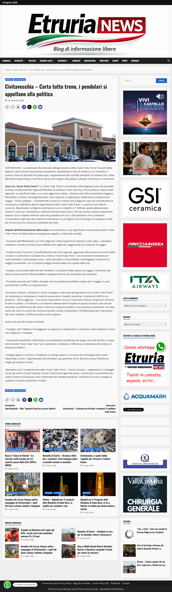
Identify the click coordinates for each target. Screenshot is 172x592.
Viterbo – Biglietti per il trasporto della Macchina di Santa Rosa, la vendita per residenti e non (58, 502)
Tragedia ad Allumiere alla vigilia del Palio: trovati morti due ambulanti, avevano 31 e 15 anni (12, 535)
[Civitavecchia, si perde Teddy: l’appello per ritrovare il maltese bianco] (98, 440)
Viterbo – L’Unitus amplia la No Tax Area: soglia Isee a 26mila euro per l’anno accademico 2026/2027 (151, 563)
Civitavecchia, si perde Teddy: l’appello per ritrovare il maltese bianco (95, 459)
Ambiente (76, 60)
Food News (104, 60)
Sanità (115, 60)
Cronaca (7, 60)
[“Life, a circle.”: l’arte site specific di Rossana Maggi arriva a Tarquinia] (129, 534)
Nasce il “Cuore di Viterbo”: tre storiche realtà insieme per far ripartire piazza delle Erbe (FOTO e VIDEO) (21, 460)
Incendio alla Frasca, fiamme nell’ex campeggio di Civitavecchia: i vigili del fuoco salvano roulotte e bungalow (22, 502)
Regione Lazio (46, 60)
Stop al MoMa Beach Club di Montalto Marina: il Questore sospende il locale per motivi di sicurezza (68, 551)
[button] (168, 60)
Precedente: (30, 407)
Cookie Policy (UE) (100, 583)
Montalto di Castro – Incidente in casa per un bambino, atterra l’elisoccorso (68, 535)
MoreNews (105, 589)
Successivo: (89, 408)
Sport (124, 60)
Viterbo (10, 449)
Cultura (127, 521)
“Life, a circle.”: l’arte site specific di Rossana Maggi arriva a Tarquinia (152, 530)
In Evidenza (58, 449)
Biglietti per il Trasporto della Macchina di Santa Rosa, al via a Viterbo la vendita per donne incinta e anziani (97, 504)
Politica (32, 60)
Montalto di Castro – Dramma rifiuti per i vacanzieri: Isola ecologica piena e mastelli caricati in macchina (60, 459)
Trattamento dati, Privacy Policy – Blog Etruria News (65, 583)
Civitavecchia (20, 79)
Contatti (126, 583)
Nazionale (62, 60)
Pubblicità (115, 583)
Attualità (18, 60)
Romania (135, 60)
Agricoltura (90, 60)
